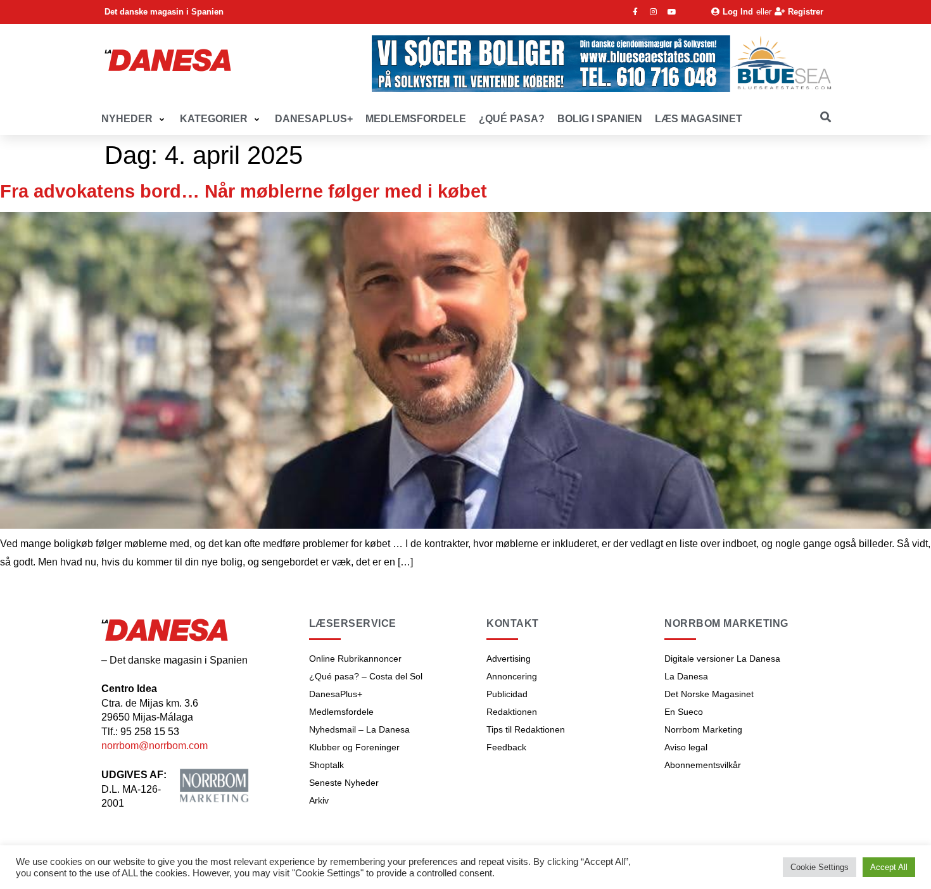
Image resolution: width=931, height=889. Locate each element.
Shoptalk (326, 765)
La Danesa (686, 676)
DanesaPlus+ (335, 694)
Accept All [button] (889, 867)
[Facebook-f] (635, 12)
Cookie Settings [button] (819, 867)
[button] (134, 119)
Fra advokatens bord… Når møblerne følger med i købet (243, 191)
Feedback (506, 747)
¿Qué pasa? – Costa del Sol (365, 676)
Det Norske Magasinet (709, 694)
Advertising (508, 658)
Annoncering (511, 676)
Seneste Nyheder (344, 783)
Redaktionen (511, 712)
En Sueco (683, 712)
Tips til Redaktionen (525, 729)
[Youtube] (672, 12)
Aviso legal (685, 747)
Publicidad (507, 694)
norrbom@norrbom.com (154, 745)
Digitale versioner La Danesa (722, 658)
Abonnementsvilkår (702, 765)
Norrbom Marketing (703, 729)
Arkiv (319, 800)
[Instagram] (653, 12)
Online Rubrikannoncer (355, 658)
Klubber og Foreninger (354, 747)
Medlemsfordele (341, 712)
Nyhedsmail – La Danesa (359, 729)
